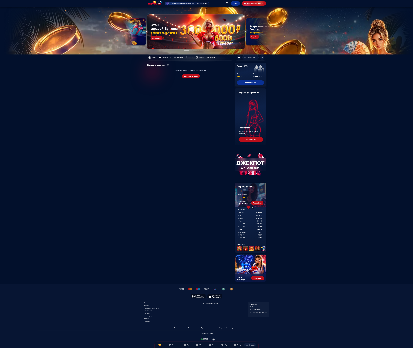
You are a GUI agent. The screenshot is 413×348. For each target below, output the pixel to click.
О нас (146, 303)
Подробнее (156, 38)
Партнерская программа (208, 328)
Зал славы (147, 313)
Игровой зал (148, 310)
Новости (146, 305)
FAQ (220, 328)
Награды (147, 321)
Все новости (257, 278)
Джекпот (146, 318)
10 (203, 50)
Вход (235, 3)
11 (205, 50)
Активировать (250, 83)
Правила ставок (193, 328)
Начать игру (251, 139)
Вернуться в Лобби (191, 76)
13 (209, 50)
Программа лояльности (151, 308)
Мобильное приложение (231, 328)
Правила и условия (180, 328)
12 (207, 50)
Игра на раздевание (150, 316)
